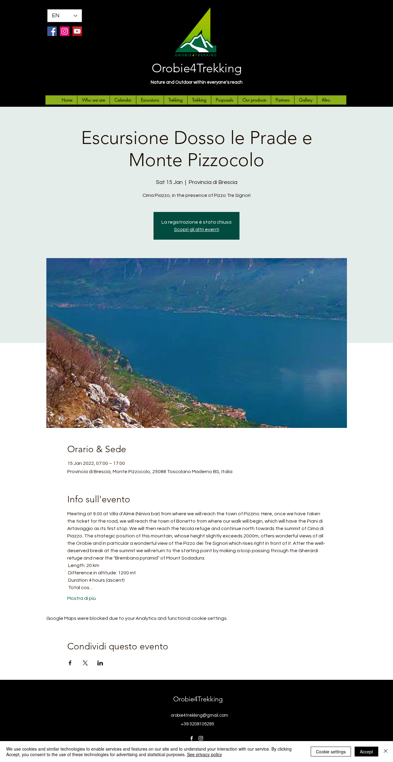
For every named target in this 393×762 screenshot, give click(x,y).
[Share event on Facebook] (70, 662)
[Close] (385, 751)
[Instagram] (64, 31)
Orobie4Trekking (197, 68)
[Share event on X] (85, 662)
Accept (366, 751)
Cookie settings (331, 751)
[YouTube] (77, 31)
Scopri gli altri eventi (196, 229)
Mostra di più (81, 598)
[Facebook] (52, 31)
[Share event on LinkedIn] (100, 662)
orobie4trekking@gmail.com (199, 715)
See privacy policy (204, 754)
